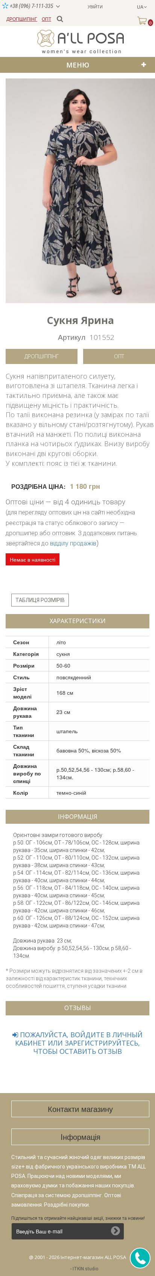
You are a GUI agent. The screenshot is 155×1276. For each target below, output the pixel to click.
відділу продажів (73, 543)
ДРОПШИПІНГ (21, 18)
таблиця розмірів (40, 600)
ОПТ (46, 18)
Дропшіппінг (41, 356)
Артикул (71, 337)
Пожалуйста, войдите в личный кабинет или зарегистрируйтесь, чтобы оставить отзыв (79, 1043)
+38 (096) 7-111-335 (31, 6)
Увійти (95, 6)
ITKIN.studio (85, 1268)
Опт (119, 356)
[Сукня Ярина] (80, 190)
